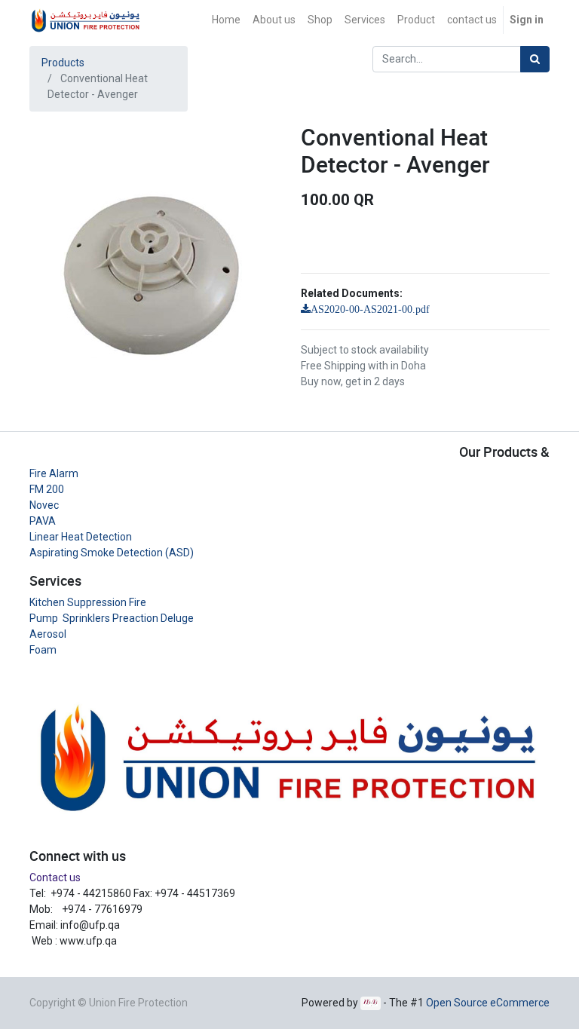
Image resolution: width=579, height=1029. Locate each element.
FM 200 (46, 489)
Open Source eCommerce (488, 1003)
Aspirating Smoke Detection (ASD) (111, 553)
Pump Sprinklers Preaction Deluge (111, 618)
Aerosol (47, 634)
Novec (44, 505)
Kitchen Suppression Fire (87, 602)
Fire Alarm (53, 473)
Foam (43, 650)
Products (62, 63)
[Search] (535, 59)
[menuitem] (226, 20)
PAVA (42, 521)
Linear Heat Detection (80, 537)
